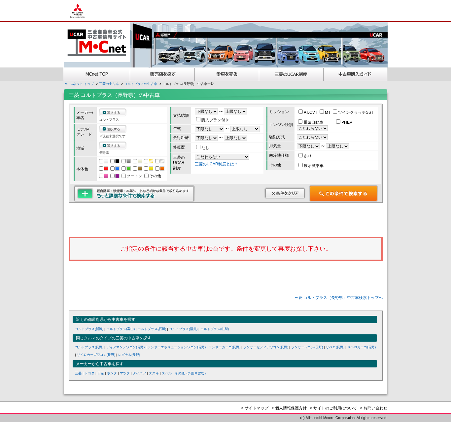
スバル (167, 373)
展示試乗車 (314, 165)
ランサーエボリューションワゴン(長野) (177, 347)
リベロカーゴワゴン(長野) (96, 355)
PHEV (346, 122)
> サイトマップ (254, 408)
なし (205, 148)
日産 (100, 373)
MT (328, 112)
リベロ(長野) (335, 347)
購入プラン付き (215, 120)
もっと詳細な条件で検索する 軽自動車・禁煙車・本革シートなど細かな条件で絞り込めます (134, 193)
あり (308, 156)
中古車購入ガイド (356, 74)
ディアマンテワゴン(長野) (125, 347)
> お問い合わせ (373, 408)
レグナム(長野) (129, 355)
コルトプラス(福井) (183, 329)
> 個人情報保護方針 (289, 408)
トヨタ (89, 373)
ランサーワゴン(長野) (307, 347)
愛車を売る (227, 74)
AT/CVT (311, 112)
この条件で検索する (343, 193)
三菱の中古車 (109, 84)
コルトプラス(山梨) (214, 329)
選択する (113, 112)
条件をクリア (284, 193)
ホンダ (112, 373)
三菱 (78, 373)
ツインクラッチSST (355, 112)
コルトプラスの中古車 (140, 84)
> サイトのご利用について (333, 408)
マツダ (125, 373)
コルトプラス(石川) (152, 329)
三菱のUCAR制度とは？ (216, 164)
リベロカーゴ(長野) (361, 347)
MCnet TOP (96, 74)
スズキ (154, 373)
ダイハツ (139, 373)
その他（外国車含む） (191, 373)
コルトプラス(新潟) (89, 329)
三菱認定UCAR (291, 74)
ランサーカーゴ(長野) (224, 347)
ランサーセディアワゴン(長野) (265, 347)
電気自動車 (313, 122)
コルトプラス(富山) (120, 329)
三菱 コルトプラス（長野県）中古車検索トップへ (339, 297)
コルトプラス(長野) (89, 347)
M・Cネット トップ (79, 84)
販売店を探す (162, 74)
